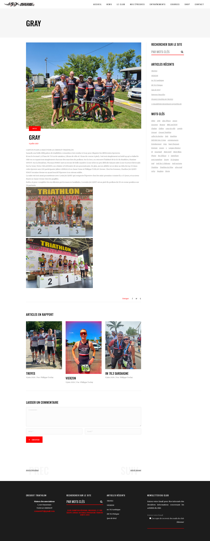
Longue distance (175, 148)
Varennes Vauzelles (158, 95)
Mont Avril (167, 152)
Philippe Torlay (47, 377)
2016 (158, 121)
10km (153, 121)
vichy (153, 171)
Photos (153, 156)
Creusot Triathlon (165, 132)
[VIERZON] (84, 347)
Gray (165, 144)
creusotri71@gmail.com (44, 511)
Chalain (154, 129)
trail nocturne (177, 164)
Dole (166, 136)
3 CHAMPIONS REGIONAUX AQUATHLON (166, 104)
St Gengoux (175, 160)
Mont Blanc (177, 152)
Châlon (161, 129)
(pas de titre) (155, 90)
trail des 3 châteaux (163, 164)
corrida (179, 129)
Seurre (166, 160)
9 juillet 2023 (33, 144)
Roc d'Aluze (162, 156)
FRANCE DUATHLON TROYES (162, 99)
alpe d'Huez (166, 121)
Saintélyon (175, 156)
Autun (175, 121)
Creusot (154, 132)
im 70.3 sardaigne (116, 373)
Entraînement (156, 144)
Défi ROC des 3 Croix (158, 140)
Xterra (167, 171)
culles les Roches (157, 136)
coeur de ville (170, 129)
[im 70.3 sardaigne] (123, 345)
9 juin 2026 (30, 377)
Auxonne (154, 125)
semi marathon (156, 160)
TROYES (30, 373)
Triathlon (154, 167)
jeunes (161, 148)
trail (152, 164)
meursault (158, 152)
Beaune (162, 125)
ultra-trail (178, 167)
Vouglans (160, 171)
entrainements (173, 140)
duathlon (173, 136)
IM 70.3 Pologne (157, 85)
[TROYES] (44, 345)
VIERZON (71, 378)
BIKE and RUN (172, 125)
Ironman (154, 148)
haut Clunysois (174, 144)
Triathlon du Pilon (166, 167)
